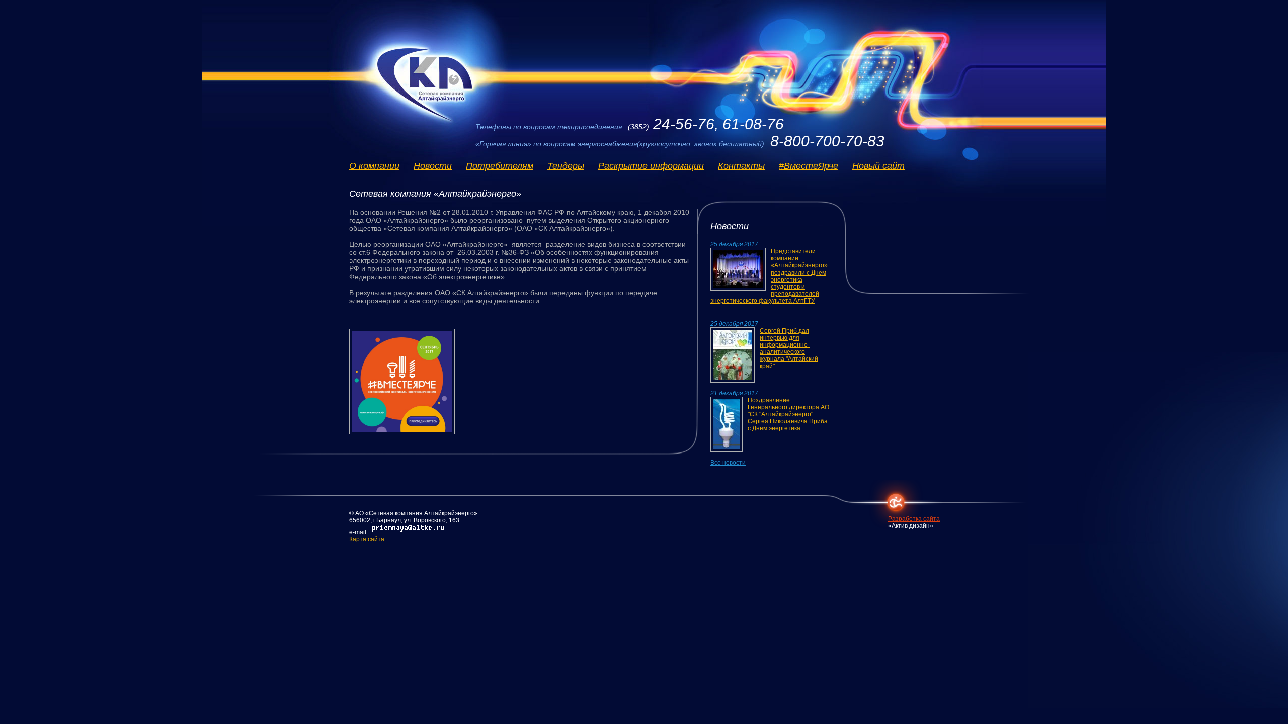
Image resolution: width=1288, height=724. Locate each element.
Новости (433, 166)
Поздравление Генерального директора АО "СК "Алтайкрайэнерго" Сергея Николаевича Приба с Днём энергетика (788, 414)
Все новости (728, 462)
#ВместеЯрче (808, 166)
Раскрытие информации (651, 166)
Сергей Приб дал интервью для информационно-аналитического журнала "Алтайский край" (789, 348)
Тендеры (565, 166)
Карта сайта (366, 539)
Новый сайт (878, 166)
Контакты (741, 166)
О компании (374, 166)
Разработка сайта (914, 518)
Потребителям (499, 166)
